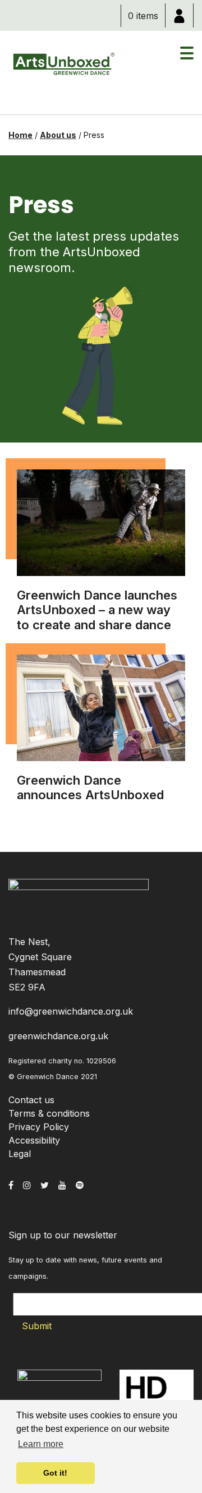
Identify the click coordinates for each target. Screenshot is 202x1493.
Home (20, 135)
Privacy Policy (38, 1126)
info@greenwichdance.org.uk (70, 1011)
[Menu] (187, 59)
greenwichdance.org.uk (58, 1036)
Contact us (31, 1099)
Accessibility (34, 1140)
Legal (19, 1153)
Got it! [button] (55, 1472)
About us (58, 135)
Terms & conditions (49, 1113)
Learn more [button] (40, 1444)
